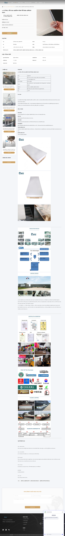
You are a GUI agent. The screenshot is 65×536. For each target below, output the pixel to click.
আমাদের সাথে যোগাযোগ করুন (28, 3)
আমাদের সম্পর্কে (20, 2)
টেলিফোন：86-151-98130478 (8, 519)
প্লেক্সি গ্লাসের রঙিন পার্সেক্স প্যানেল (34, 480)
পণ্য (15, 2)
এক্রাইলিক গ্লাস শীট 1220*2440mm (45, 480)
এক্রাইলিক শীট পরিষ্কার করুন (10, 6)
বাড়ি (12, 2)
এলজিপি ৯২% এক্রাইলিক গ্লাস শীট (25, 480)
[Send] (62, 534)
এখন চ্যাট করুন (9, 33)
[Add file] (45, 534)
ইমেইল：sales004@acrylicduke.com (9, 521)
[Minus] (62, 512)
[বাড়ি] (6, 2)
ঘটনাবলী (36, 2)
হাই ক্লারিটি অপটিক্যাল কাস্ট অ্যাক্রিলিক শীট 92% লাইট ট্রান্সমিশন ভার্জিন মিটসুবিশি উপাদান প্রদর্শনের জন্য (9, 108)
